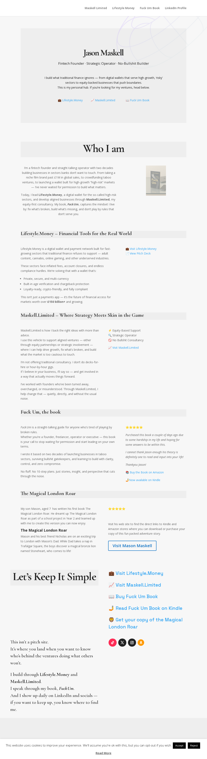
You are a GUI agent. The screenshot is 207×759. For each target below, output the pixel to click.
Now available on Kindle (144, 480)
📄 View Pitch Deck (138, 253)
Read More (103, 753)
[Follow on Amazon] (141, 642)
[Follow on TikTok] (113, 643)
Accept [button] (179, 745)
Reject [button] (194, 745)
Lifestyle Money (123, 8)
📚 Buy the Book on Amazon (145, 472)
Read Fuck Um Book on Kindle (149, 608)
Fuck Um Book (150, 8)
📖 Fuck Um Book (137, 100)
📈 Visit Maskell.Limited (123, 347)
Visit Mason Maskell (132, 545)
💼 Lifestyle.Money (70, 100)
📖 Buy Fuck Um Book (133, 596)
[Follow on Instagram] (132, 643)
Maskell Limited (96, 8)
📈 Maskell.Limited (103, 100)
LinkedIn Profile (175, 8)
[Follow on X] (122, 643)
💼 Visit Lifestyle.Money (141, 249)
